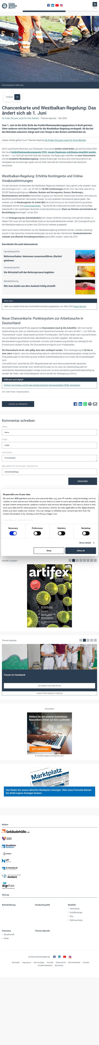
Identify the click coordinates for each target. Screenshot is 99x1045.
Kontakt (50, 962)
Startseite (16, 962)
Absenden (82, 481)
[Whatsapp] (84, 404)
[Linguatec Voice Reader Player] (17, 97)
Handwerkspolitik (42, 905)
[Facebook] (48, 5)
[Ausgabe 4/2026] (49, 595)
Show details (85, 543)
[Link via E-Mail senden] (94, 404)
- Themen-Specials (29, 118)
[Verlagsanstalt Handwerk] (49, 876)
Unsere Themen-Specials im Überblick (50, 693)
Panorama (6, 931)
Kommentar (7, 452)
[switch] (37, 533)
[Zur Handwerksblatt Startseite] (9, 5)
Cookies (86, 962)
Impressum (26, 962)
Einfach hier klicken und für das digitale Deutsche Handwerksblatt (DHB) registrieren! (42, 385)
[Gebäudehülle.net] (49, 831)
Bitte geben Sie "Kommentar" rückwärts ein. (20, 466)
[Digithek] (49, 886)
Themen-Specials (42, 931)
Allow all (81, 551)
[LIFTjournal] (49, 861)
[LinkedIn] (52, 5)
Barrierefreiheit (74, 962)
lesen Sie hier (80, 306)
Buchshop (59, 965)
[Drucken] (89, 404)
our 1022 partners (18, 498)
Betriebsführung (9, 905)
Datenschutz (61, 962)
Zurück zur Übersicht (18, 404)
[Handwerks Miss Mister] (49, 846)
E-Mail (4, 439)
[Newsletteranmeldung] (49, 733)
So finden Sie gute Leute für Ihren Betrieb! (65, 140)
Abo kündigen (39, 962)
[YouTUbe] (57, 5)
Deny (49, 551)
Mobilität (72, 905)
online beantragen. (32, 206)
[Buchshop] (49, 868)
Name (4, 427)
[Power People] (49, 838)
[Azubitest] (49, 853)
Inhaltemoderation (45, 965)
